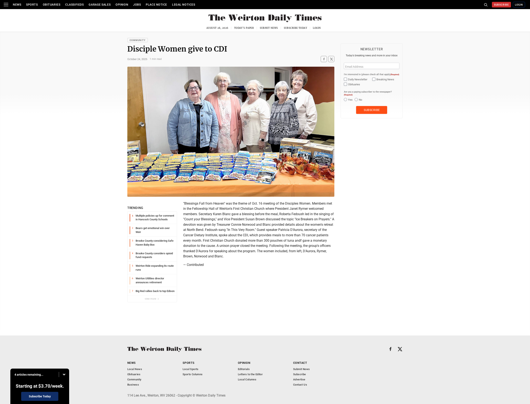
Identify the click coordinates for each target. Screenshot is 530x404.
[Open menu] (6, 4)
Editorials (244, 369)
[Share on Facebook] (324, 59)
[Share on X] (331, 59)
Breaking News (385, 79)
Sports (32, 4)
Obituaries (51, 4)
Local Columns (247, 379)
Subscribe (501, 4)
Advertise (299, 379)
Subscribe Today (295, 28)
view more (151, 298)
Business (133, 384)
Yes (350, 99)
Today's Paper (244, 28)
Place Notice (156, 4)
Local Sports (191, 369)
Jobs (137, 4)
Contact (300, 362)
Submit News (269, 28)
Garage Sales (100, 4)
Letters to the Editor (250, 374)
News (17, 4)
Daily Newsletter (357, 79)
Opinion (122, 4)
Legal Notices (183, 4)
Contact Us (300, 384)
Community (138, 40)
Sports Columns (192, 374)
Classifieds (74, 4)
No (360, 99)
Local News (134, 369)
